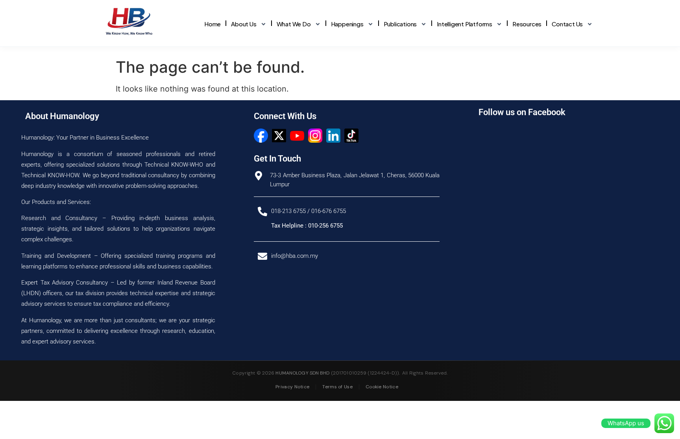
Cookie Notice (382, 387)
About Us (243, 24)
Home (212, 24)
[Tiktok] (351, 136)
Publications (400, 24)
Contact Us (567, 24)
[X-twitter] (279, 136)
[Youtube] (297, 136)
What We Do (294, 24)
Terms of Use (337, 387)
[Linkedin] (333, 136)
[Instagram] (315, 136)
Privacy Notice (292, 387)
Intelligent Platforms (464, 24)
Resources (526, 24)
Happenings (347, 24)
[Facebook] (261, 136)
